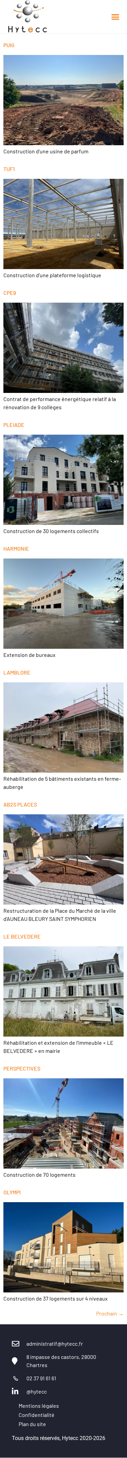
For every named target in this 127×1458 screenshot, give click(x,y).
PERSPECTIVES (21, 1068)
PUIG (9, 45)
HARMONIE (16, 548)
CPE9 (9, 292)
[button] (115, 16)
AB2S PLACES (20, 804)
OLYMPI (12, 1192)
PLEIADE (13, 424)
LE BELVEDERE (22, 936)
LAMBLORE (16, 672)
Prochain (110, 1313)
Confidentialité (37, 1415)
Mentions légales (39, 1405)
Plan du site (32, 1424)
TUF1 (9, 169)
